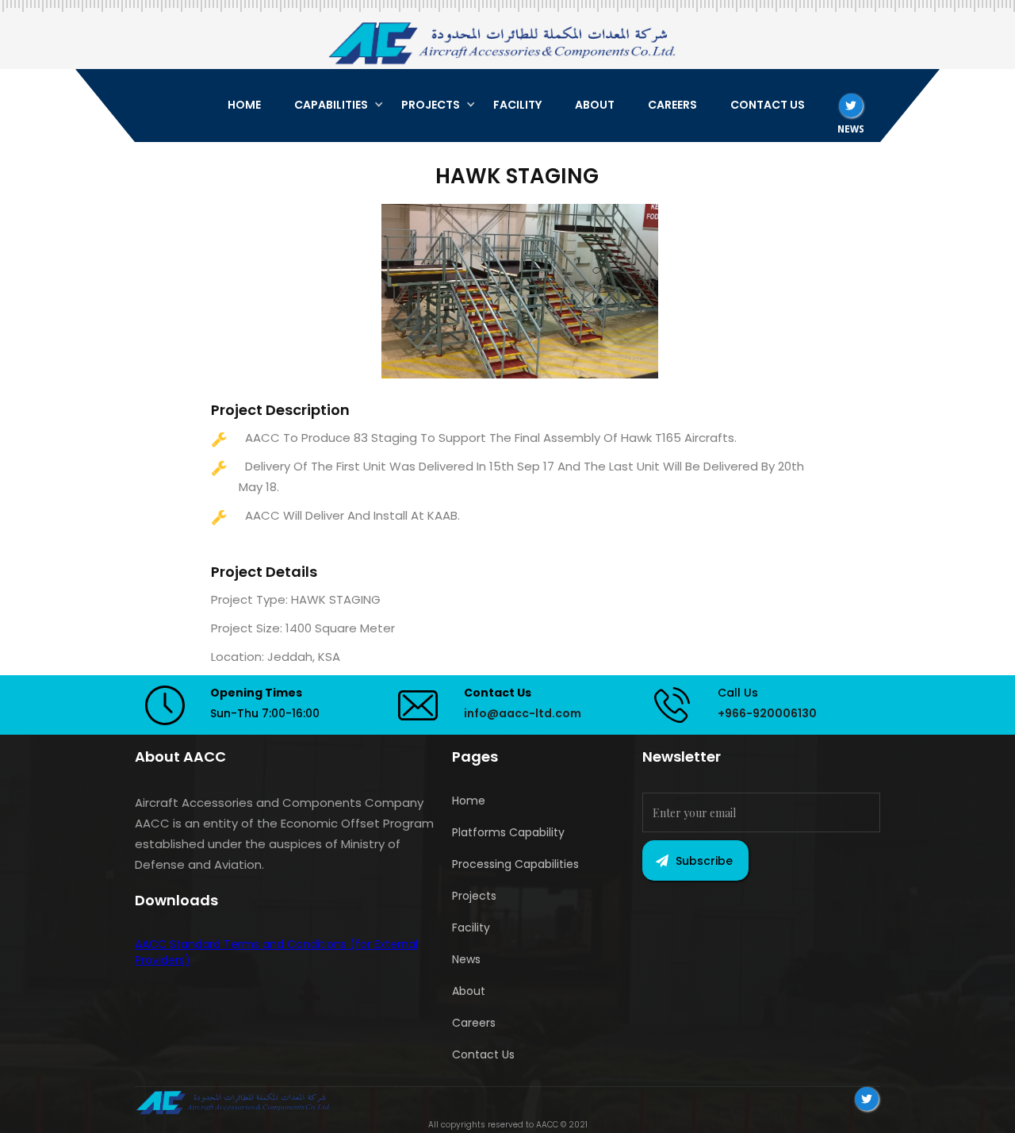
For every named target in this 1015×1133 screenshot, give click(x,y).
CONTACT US (767, 105)
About (468, 991)
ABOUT (595, 105)
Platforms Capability (508, 832)
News (466, 959)
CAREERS (672, 105)
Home (468, 800)
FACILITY (517, 105)
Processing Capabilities (515, 864)
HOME (244, 105)
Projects (474, 896)
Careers (474, 1023)
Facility (471, 927)
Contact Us (483, 1054)
